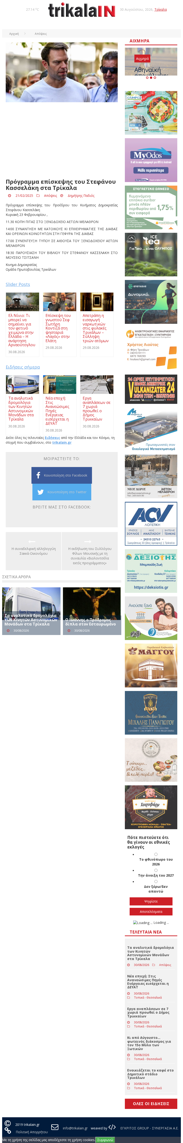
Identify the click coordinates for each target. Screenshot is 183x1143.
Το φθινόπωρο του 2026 (156, 861)
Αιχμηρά (142, 58)
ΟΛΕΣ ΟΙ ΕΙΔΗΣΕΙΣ (151, 1103)
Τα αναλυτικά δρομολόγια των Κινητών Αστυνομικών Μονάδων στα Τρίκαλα (31, 619)
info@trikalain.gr (75, 1128)
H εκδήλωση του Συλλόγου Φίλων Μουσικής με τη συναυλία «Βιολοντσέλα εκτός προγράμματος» (90, 555)
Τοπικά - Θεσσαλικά (148, 998)
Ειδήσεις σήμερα (23, 367)
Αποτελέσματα (151, 911)
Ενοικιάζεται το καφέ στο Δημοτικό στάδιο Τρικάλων (150, 1074)
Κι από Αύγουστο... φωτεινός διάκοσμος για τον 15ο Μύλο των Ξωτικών (149, 1043)
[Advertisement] (62, 140)
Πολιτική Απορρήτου (32, 1132)
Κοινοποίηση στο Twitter (66, 492)
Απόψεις (50, 195)
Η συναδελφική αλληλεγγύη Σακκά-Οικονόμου (33, 551)
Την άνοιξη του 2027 (156, 875)
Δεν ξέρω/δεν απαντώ (156, 889)
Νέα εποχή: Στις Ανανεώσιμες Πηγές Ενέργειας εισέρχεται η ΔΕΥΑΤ (148, 981)
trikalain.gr (61, 442)
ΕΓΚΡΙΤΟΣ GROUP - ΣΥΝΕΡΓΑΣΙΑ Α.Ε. (148, 1128)
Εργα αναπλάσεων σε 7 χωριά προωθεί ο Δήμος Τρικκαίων (148, 1012)
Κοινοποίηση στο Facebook (65, 475)
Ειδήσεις (52, 437)
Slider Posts (18, 284)
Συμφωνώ (105, 1140)
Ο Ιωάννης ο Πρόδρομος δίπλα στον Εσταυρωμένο (90, 622)
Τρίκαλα (160, 9)
